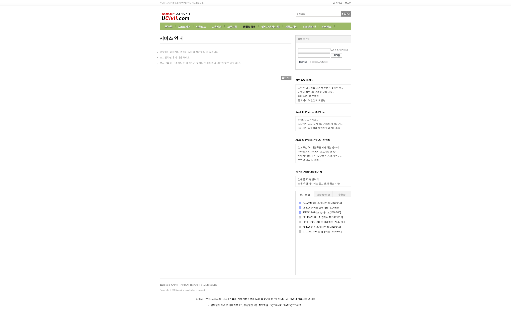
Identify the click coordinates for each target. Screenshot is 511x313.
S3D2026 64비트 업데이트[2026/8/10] (322, 212)
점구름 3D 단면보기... (309, 179)
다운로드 (201, 26)
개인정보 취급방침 (189, 285)
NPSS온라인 (309, 26)
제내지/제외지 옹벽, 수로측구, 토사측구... (320, 155)
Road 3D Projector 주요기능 (310, 112)
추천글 (342, 194)
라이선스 (326, 26)
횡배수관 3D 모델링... (309, 96)
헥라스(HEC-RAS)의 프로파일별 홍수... (318, 151)
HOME (168, 26)
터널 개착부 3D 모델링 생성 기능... (316, 92)
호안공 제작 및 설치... (309, 160)
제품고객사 (291, 26)
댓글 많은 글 (323, 194)
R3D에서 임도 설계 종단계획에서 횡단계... (320, 123)
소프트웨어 (184, 26)
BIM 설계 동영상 (304, 80)
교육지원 (216, 26)
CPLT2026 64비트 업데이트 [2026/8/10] (323, 217)
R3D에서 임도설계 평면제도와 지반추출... (320, 128)
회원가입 (337, 2)
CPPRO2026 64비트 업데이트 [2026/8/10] (324, 222)
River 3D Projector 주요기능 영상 (312, 139)
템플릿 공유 (249, 26)
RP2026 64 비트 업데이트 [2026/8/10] (322, 226)
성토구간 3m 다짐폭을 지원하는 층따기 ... (320, 147)
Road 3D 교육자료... (308, 119)
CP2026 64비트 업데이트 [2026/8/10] (321, 207)
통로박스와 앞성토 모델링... (312, 100)
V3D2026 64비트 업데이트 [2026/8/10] (322, 231)
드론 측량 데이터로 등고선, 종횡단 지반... (320, 183)
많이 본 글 (304, 194)
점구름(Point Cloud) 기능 (308, 171)
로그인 (348, 2)
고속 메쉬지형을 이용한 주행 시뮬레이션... (320, 87)
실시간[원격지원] (270, 26)
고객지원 (232, 26)
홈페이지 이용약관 (169, 285)
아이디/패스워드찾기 (319, 62)
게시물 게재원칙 (209, 285)
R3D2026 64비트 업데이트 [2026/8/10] (322, 202)
